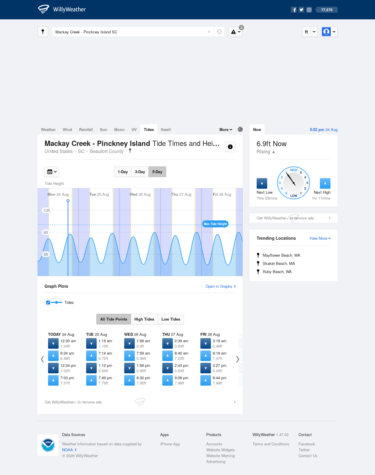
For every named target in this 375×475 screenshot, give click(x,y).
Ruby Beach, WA (277, 271)
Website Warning (220, 455)
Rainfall (86, 129)
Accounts (214, 444)
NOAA (67, 449)
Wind (67, 129)
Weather (48, 129)
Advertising (215, 461)
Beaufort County (107, 151)
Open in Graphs (219, 286)
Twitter (304, 449)
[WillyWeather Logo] (65, 10)
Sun (103, 129)
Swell (166, 129)
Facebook (307, 444)
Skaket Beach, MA (279, 263)
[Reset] (209, 31)
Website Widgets (220, 449)
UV (134, 129)
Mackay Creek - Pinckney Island (130, 150)
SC (81, 151)
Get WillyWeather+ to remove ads (285, 218)
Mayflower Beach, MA (281, 255)
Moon (119, 129)
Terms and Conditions (271, 444)
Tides (149, 129)
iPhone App (170, 444)
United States (59, 151)
